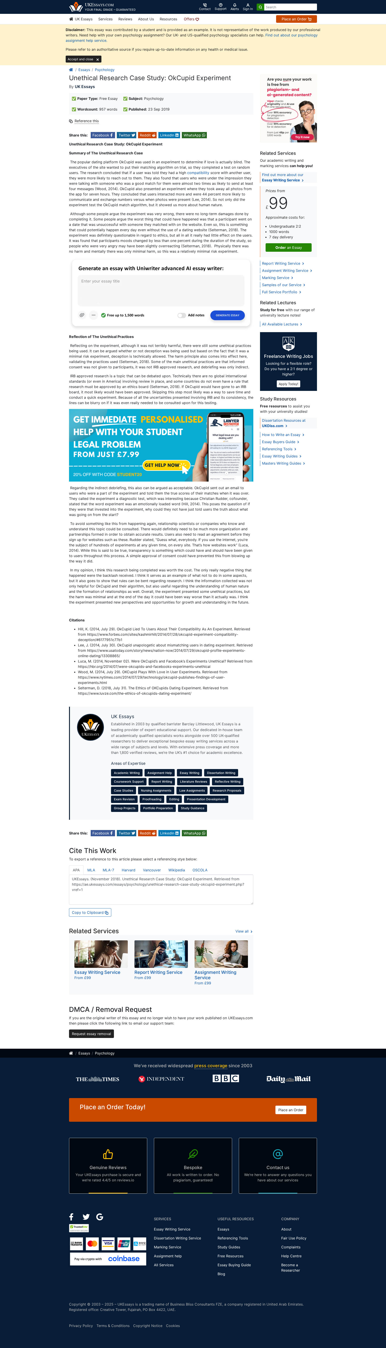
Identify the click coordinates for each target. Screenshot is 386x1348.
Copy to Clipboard (88, 912)
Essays (84, 69)
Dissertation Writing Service (177, 1238)
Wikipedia (176, 870)
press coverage (210, 1065)
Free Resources (230, 1256)
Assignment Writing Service (285, 270)
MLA (91, 870)
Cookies (173, 1325)
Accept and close (81, 59)
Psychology (105, 69)
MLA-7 (108, 870)
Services (105, 19)
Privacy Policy (81, 1325)
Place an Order (295, 19)
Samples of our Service (282, 285)
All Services (164, 1265)
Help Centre (291, 1256)
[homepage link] (71, 69)
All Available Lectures (280, 324)
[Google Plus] (99, 1216)
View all (242, 931)
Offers (189, 19)
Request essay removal (91, 1033)
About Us (146, 19)
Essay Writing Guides (280, 456)
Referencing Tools (278, 449)
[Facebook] (73, 1216)
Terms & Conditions (113, 1325)
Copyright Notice (147, 1325)
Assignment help (168, 1256)
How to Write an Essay (282, 434)
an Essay (288, 247)
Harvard (128, 870)
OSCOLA (200, 870)
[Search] (260, 7)
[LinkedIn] (87, 1216)
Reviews (125, 19)
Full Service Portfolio (280, 292)
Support (221, 8)
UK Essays (83, 19)
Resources (168, 19)
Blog (221, 1274)
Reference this (87, 121)
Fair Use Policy (293, 1238)
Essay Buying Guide (234, 1265)
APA (76, 870)
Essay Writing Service (172, 1229)
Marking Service (276, 277)
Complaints (290, 1247)
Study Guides (229, 1247)
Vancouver (152, 870)
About (286, 1229)
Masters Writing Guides (282, 463)
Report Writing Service (281, 263)
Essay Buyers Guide (279, 442)
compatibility (198, 172)
